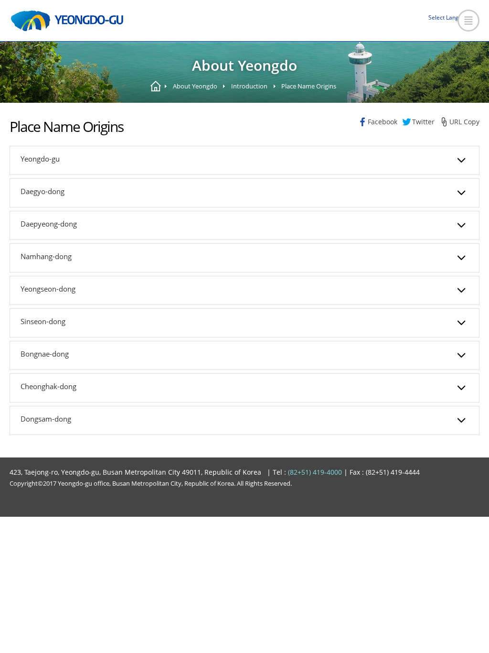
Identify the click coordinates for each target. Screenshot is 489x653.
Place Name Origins (308, 86)
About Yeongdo (195, 86)
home (156, 86)
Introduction (249, 86)
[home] (67, 21)
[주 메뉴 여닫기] (468, 21)
